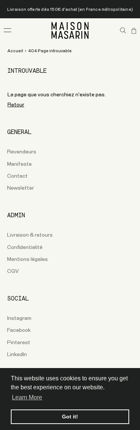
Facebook (19, 330)
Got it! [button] (70, 417)
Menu (7, 30)
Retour (15, 105)
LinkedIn (17, 354)
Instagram (19, 318)
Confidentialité (25, 247)
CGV (13, 271)
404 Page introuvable (50, 51)
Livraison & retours (30, 235)
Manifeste (19, 164)
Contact (17, 176)
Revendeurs (21, 152)
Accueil (15, 51)
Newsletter (20, 188)
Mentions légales (27, 259)
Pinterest (18, 342)
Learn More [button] (27, 397)
